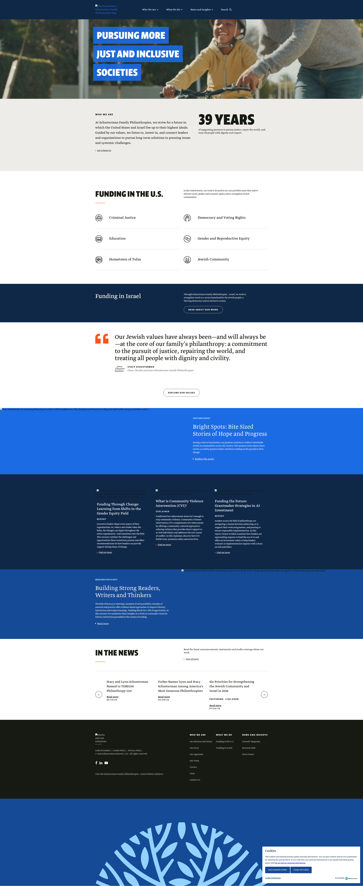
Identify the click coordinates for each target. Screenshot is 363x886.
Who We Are (198, 735)
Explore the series (204, 459)
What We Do (224, 735)
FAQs (192, 773)
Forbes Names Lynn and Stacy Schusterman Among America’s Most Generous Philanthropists (180, 686)
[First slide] (264, 694)
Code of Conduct (102, 750)
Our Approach (196, 754)
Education (117, 238)
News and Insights (255, 735)
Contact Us (195, 780)
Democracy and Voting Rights (222, 217)
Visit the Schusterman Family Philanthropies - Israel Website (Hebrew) (129, 774)
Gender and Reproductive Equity (224, 238)
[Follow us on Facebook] (96, 763)
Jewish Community (213, 259)
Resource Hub (248, 748)
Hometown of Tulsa (125, 259)
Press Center (248, 754)
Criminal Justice (122, 217)
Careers (193, 767)
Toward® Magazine (251, 741)
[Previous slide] (98, 694)
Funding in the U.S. (225, 741)
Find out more (105, 552)
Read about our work (203, 309)
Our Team (194, 760)
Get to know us (104, 150)
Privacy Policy (135, 750)
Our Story (194, 748)
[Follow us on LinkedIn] (100, 763)
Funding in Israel (224, 748)
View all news (192, 659)
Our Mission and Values (201, 741)
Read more (103, 623)
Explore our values (181, 392)
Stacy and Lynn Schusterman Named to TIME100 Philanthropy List (127, 686)
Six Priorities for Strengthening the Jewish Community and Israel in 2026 (231, 686)
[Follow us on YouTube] (106, 763)
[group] (130, 690)
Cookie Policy (119, 750)
